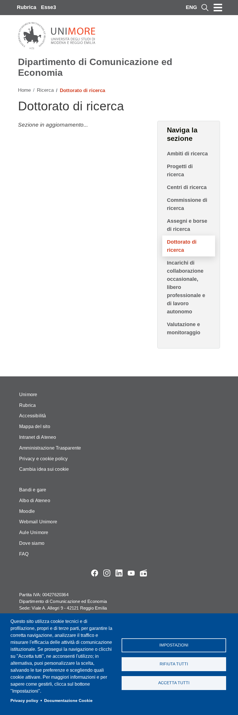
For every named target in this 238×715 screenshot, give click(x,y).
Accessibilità (32, 415)
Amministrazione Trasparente (50, 447)
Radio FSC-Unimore (143, 573)
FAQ (24, 553)
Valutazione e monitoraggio (183, 328)
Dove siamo (31, 543)
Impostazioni (173, 645)
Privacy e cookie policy (43, 458)
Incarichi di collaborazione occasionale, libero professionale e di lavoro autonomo (186, 287)
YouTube (131, 573)
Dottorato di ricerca (181, 246)
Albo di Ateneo (34, 500)
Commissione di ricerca (187, 204)
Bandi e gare (32, 489)
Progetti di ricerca (180, 170)
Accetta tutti (174, 683)
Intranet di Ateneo (37, 437)
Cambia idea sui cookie (44, 469)
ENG (191, 7)
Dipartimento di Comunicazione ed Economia (95, 67)
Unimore (28, 394)
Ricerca (45, 90)
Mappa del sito (34, 426)
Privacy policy (24, 700)
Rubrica (26, 7)
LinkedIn (119, 573)
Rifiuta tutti (174, 664)
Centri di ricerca (187, 187)
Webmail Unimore (38, 521)
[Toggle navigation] (217, 7)
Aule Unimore (33, 532)
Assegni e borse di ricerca (187, 225)
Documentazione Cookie (68, 700)
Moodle (27, 511)
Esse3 (48, 7)
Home (24, 90)
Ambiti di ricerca (187, 154)
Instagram (107, 573)
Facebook (94, 573)
